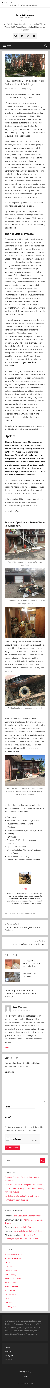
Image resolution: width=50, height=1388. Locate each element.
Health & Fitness (11, 1270)
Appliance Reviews (13, 1258)
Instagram (9, 1355)
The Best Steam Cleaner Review (27, 1216)
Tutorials (8, 1302)
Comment (9, 1072)
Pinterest (8, 1351)
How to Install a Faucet (23, 1227)
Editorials (9, 1266)
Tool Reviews (10, 1294)
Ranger (30, 89)
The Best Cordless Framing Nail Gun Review (23, 1185)
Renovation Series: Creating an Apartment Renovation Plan (32, 963)
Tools (7, 1298)
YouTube (8, 1359)
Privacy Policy (25, 1371)
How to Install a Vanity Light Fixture (27, 1231)
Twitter (7, 1347)
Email (8, 1117)
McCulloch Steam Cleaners (16, 1200)
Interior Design (11, 1274)
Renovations (30, 913)
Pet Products (10, 1282)
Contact (25, 1376)
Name (8, 1107)
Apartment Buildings (16, 913)
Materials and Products (15, 1278)
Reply (7, 1047)
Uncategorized (11, 1306)
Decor (7, 1262)
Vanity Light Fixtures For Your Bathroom (22, 1196)
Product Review (11, 1286)
